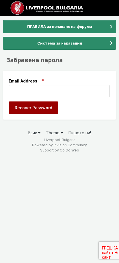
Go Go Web (69, 150)
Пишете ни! (79, 132)
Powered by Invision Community (59, 145)
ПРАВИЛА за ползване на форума (59, 26)
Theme (53, 132)
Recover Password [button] (33, 107)
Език (33, 132)
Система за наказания (59, 43)
